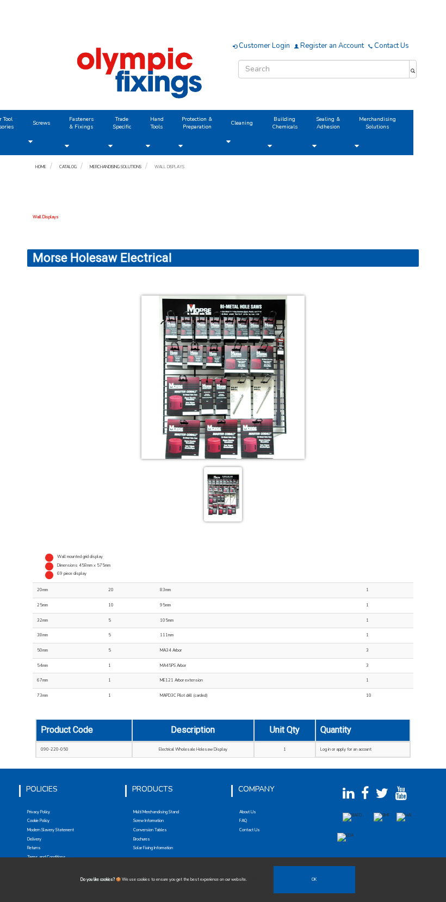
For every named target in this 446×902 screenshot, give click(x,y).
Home (40, 167)
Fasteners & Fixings (81, 123)
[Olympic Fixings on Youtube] (404, 797)
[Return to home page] (141, 71)
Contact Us (391, 46)
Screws (41, 123)
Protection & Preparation (197, 123)
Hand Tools (157, 123)
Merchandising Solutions (377, 123)
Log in (325, 749)
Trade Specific (122, 123)
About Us (247, 812)
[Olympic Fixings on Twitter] (385, 797)
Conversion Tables (150, 830)
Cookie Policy (38, 821)
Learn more (257, 879)
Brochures (141, 839)
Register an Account (331, 46)
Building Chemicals (285, 123)
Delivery (34, 839)
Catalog (68, 167)
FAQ (243, 821)
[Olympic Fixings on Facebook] (368, 797)
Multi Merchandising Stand (156, 812)
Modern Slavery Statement (50, 830)
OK (314, 879)
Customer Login (263, 46)
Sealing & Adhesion (328, 123)
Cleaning (242, 123)
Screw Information (148, 821)
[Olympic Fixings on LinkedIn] (351, 797)
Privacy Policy (38, 812)
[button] (30, 141)
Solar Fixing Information (153, 848)
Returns (34, 848)
